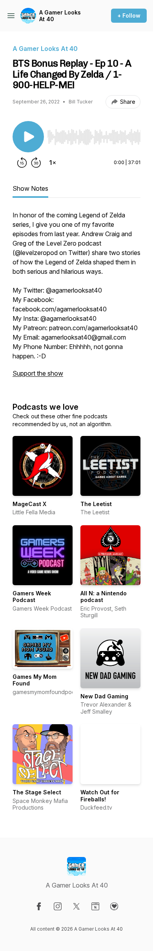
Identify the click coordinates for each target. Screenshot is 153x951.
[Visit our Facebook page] (39, 906)
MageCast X (29, 504)
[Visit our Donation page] (114, 906)
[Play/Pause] (28, 136)
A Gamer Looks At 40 (60, 16)
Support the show (38, 373)
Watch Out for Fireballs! (99, 796)
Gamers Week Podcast (32, 597)
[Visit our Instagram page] (58, 906)
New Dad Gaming (104, 696)
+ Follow (128, 15)
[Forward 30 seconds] (36, 162)
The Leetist (96, 504)
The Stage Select (37, 792)
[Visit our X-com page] (76, 906)
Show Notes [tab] (30, 188)
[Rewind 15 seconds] (21, 162)
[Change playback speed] (52, 162)
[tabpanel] (76, 298)
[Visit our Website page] (95, 906)
